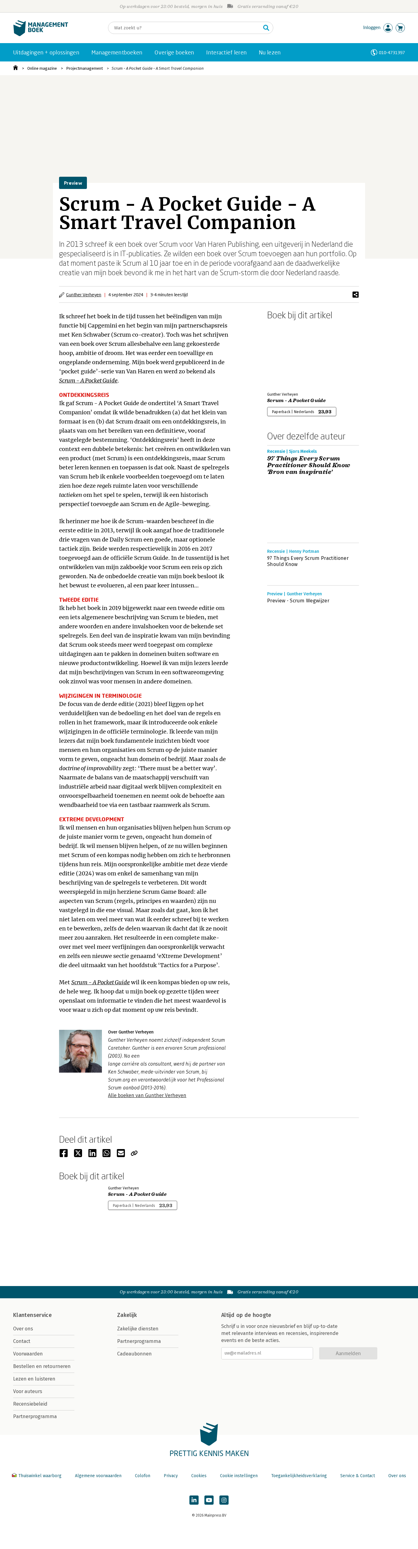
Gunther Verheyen (83, 294)
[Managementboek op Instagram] (224, 1500)
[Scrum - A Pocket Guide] (288, 354)
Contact (21, 1341)
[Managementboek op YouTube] (209, 1500)
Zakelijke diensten (138, 1329)
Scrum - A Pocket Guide (296, 400)
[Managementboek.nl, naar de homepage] (40, 34)
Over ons (23, 1329)
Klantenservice (32, 1315)
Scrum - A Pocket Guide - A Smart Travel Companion (158, 68)
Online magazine (42, 68)
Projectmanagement (84, 68)
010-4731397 (392, 52)
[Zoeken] (266, 28)
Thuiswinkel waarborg (40, 1475)
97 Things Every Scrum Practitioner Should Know (308, 561)
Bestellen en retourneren (42, 1366)
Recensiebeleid (30, 1404)
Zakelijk (127, 1315)
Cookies (199, 1475)
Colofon (142, 1475)
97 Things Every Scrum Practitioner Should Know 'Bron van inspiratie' (308, 465)
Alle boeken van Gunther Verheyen (147, 1095)
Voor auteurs (27, 1391)
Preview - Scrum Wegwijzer (298, 601)
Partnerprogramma (35, 1416)
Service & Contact (357, 1475)
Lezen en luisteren (34, 1379)
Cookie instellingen (239, 1475)
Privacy (171, 1475)
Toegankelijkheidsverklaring (299, 1475)
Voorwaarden (28, 1354)
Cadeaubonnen (134, 1354)
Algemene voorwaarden (98, 1475)
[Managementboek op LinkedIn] (194, 1500)
